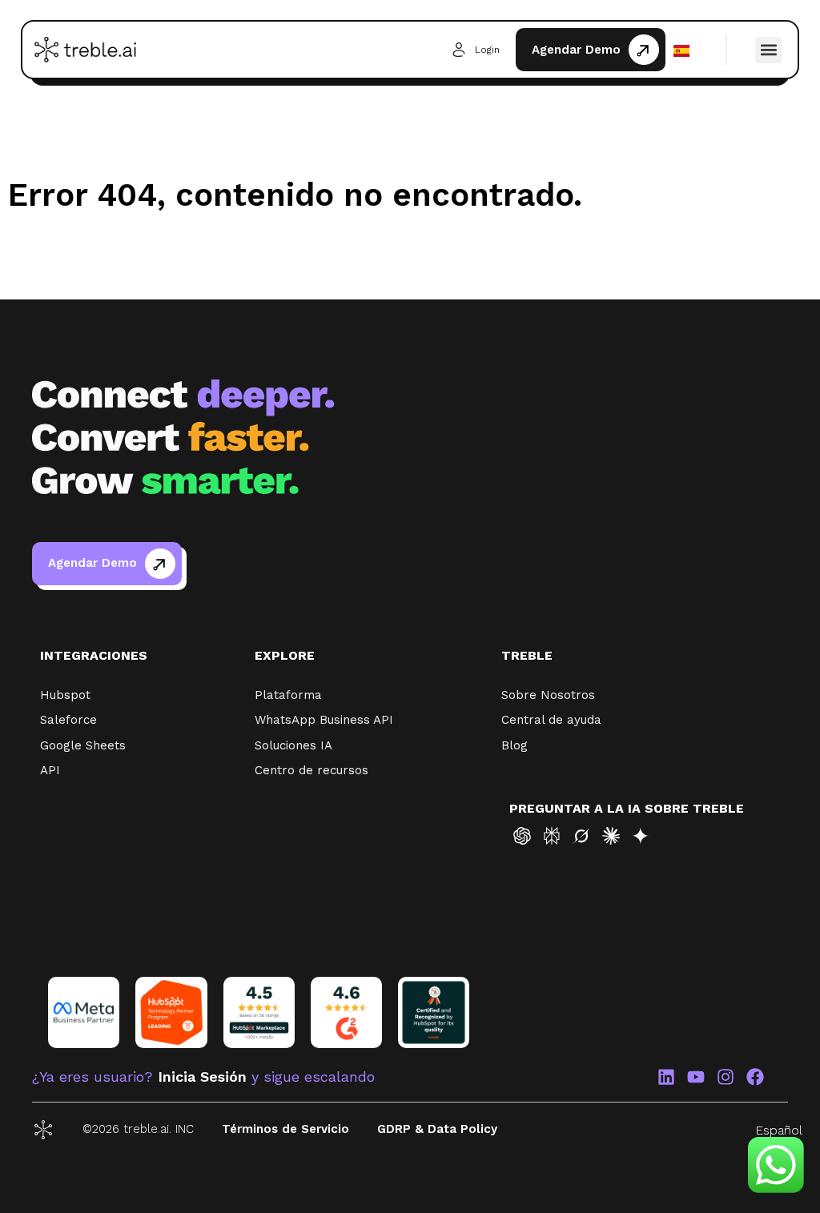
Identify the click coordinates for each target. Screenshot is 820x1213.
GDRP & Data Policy (437, 1129)
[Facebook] (755, 1077)
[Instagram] (725, 1077)
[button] (768, 50)
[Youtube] (696, 1077)
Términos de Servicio (285, 1129)
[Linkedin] (666, 1077)
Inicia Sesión (202, 1076)
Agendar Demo (576, 49)
